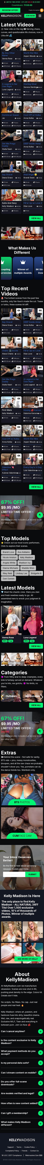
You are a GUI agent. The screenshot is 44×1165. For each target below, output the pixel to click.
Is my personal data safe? (15, 1062)
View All (36, 218)
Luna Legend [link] (7, 89)
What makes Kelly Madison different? (15, 1123)
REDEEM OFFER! (10, 10)
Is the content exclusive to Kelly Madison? (18, 1042)
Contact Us (34, 1151)
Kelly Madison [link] (8, 206)
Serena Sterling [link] (30, 87)
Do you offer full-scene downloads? (14, 1083)
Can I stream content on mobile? (18, 1072)
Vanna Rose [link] (7, 58)
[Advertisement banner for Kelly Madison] (22, 233)
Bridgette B (36, 573)
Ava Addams (24, 552)
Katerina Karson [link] (31, 413)
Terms (18, 1147)
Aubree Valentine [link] (9, 473)
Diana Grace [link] (7, 178)
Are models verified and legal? (17, 1093)
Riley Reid (7, 573)
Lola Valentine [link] (30, 470)
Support (11, 1147)
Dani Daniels (8, 578)
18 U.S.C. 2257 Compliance (12, 1155)
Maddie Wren (28, 568)
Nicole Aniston (9, 557)
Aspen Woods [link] (30, 56)
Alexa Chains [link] (7, 354)
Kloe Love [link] (28, 206)
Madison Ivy (24, 563)
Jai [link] (3, 118)
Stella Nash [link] (7, 149)
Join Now (30, 16)
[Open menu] (40, 16)
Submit (32, 874)
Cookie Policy (29, 1147)
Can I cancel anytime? (13, 1031)
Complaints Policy (12, 1151)
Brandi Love (8, 552)
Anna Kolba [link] (29, 118)
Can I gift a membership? (14, 1113)
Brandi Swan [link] (29, 178)
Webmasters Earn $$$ (33, 1155)
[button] (41, 625)
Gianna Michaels (10, 568)
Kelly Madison (26, 557)
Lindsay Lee (21, 573)
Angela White (9, 563)
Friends (24, 1151)
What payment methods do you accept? (18, 1052)
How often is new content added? (19, 1103)
